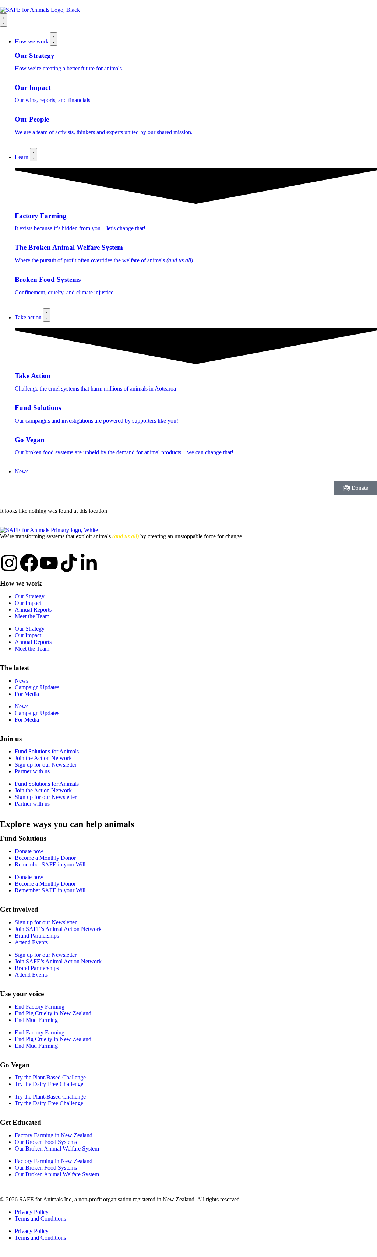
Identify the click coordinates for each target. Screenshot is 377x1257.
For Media (27, 694)
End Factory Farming (39, 1007)
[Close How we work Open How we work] (53, 39)
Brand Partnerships (37, 935)
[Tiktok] (69, 563)
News (21, 680)
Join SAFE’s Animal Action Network (58, 929)
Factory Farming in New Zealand (53, 1135)
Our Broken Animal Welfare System (57, 1148)
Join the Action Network (43, 758)
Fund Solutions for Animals (47, 751)
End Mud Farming (36, 1020)
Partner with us (32, 771)
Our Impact (28, 603)
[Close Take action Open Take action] (46, 315)
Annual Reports (33, 609)
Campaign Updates (37, 687)
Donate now (29, 851)
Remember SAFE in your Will (50, 864)
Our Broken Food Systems (46, 1142)
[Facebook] (29, 563)
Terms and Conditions (40, 1218)
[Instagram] (9, 563)
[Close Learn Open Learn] (33, 154)
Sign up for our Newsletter (46, 764)
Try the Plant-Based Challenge (50, 1077)
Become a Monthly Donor (45, 858)
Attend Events (31, 942)
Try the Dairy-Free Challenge (49, 1084)
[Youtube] (49, 563)
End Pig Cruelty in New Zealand (53, 1013)
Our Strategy (30, 596)
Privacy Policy (32, 1212)
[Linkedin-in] (89, 563)
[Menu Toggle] (3, 20)
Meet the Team (32, 616)
